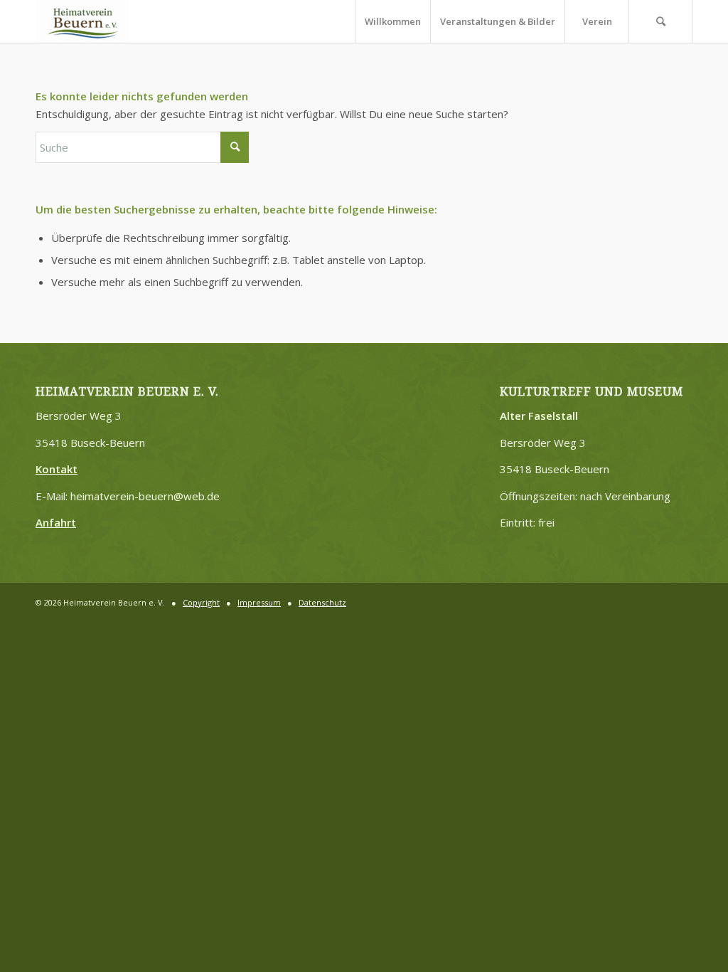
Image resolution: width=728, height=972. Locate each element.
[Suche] (660, 21)
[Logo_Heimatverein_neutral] (82, 21)
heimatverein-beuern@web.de (145, 496)
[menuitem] (392, 21)
